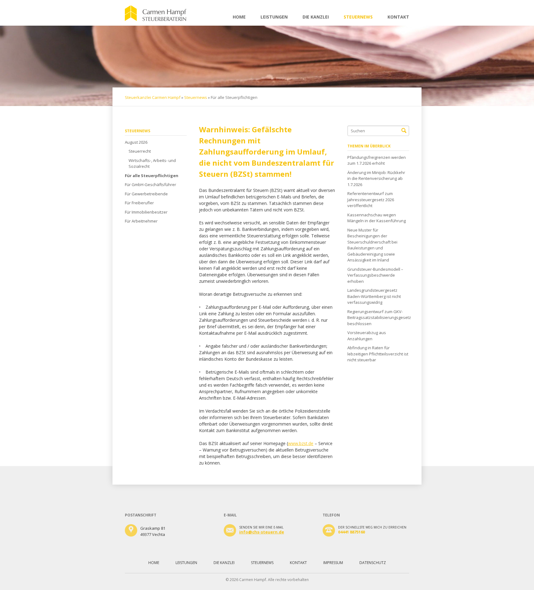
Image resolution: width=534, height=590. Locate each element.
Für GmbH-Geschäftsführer (150, 184)
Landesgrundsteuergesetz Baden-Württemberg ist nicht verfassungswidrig (374, 296)
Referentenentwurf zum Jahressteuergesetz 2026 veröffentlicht (370, 199)
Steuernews (358, 17)
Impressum (333, 562)
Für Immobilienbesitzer (146, 212)
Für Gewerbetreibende (146, 194)
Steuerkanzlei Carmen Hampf (152, 97)
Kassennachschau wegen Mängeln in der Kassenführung (376, 218)
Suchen (404, 130)
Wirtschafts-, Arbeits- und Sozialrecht (152, 163)
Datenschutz (372, 562)
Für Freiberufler (139, 203)
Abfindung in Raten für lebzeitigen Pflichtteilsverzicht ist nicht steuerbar (377, 354)
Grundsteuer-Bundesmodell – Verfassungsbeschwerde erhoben (375, 275)
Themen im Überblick (369, 146)
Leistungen (274, 17)
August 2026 (136, 142)
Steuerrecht (140, 151)
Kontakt (398, 17)
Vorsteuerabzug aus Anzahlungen (366, 336)
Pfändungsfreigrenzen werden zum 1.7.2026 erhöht (376, 160)
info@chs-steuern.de (261, 532)
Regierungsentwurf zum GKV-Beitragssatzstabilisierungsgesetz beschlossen (378, 317)
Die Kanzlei (316, 17)
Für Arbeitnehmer (141, 221)
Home (239, 17)
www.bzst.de (300, 443)
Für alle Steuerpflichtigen (151, 175)
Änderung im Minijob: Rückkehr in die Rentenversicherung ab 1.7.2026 (376, 178)
